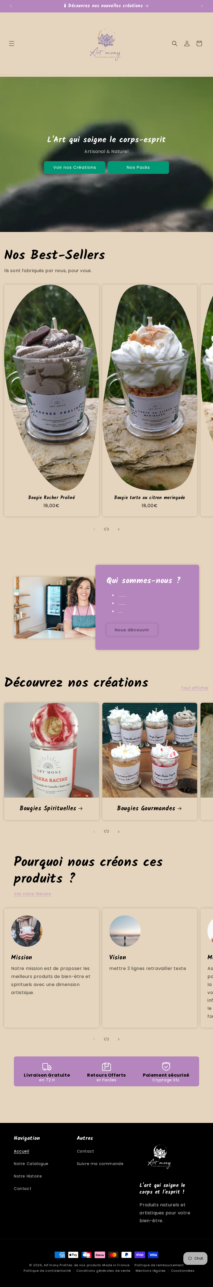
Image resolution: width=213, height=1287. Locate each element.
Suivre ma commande (100, 1163)
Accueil (21, 1151)
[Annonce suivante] (202, 6)
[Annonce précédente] (11, 6)
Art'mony (51, 1265)
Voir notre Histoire (32, 894)
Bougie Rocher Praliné (51, 497)
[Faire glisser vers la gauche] (94, 529)
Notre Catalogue (31, 1163)
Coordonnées (183, 1270)
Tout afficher (195, 688)
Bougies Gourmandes (146, 809)
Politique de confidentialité (47, 1270)
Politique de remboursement (159, 1265)
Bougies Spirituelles (48, 809)
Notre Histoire (28, 1176)
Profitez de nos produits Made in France (94, 1265)
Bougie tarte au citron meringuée (149, 497)
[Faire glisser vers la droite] (119, 529)
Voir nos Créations (74, 167)
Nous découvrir (132, 630)
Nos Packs (138, 167)
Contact (22, 1188)
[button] (12, 43)
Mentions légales (151, 1270)
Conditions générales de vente (103, 1270)
